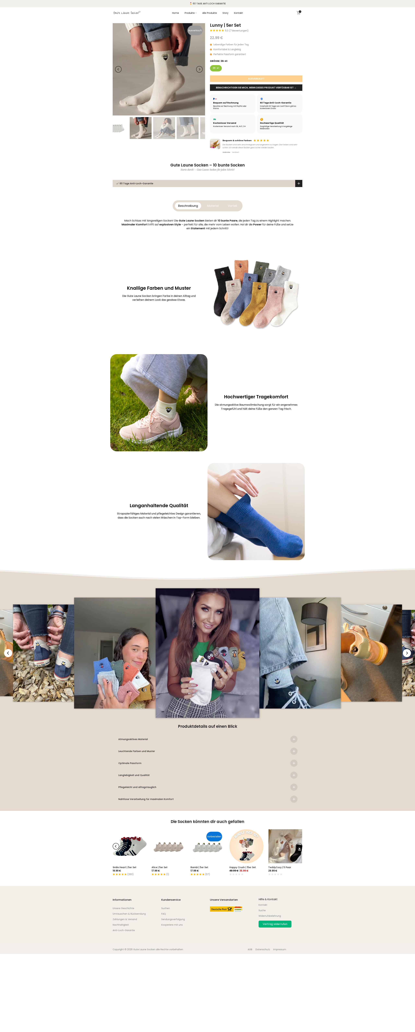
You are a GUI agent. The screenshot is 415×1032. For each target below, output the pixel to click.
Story (225, 13)
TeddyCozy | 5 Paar (279, 867)
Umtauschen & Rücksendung (129, 913)
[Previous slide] (8, 653)
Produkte (190, 13)
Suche (262, 910)
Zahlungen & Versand (125, 919)
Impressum (279, 949)
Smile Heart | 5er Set (124, 867)
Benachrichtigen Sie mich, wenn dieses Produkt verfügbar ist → (256, 87)
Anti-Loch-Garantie (124, 930)
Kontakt (238, 13)
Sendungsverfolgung (173, 919)
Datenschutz (262, 949)
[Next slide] (407, 653)
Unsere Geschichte (123, 908)
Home (175, 13)
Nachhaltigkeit (121, 924)
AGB (250, 949)
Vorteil (232, 206)
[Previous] (118, 69)
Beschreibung (188, 206)
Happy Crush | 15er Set (242, 867)
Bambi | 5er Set (199, 867)
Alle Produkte (209, 13)
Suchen (165, 908)
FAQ (163, 913)
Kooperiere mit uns (172, 924)
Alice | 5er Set (159, 867)
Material (213, 206)
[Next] (199, 69)
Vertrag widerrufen (275, 924)
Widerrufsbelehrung (270, 916)
